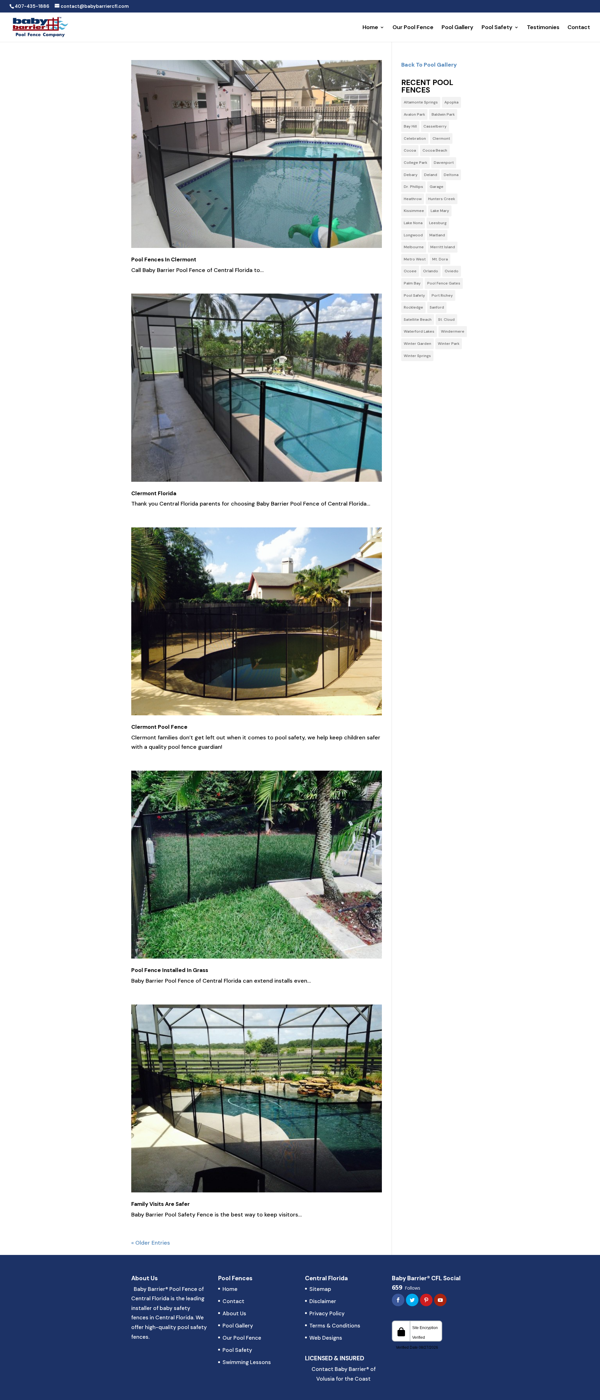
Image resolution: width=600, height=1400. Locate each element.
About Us (234, 1313)
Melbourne (414, 246)
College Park (415, 162)
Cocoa (410, 150)
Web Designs (325, 1337)
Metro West (415, 259)
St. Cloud (446, 319)
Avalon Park (414, 114)
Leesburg (438, 222)
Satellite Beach (418, 319)
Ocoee (410, 271)
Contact (579, 28)
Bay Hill (410, 126)
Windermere (452, 331)
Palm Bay (412, 283)
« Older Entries (150, 1242)
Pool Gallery (457, 28)
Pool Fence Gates (443, 283)
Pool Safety (497, 28)
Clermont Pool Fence (159, 726)
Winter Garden (417, 343)
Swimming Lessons (246, 1362)
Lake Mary (440, 210)
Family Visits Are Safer (160, 1204)
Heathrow (413, 198)
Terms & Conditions (334, 1325)
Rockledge (413, 307)
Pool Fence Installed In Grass (169, 970)
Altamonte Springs (421, 102)
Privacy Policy (327, 1313)
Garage (436, 186)
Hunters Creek (441, 198)
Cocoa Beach (434, 150)
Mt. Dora (440, 259)
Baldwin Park (443, 114)
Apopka (451, 102)
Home (370, 28)
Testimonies (543, 28)
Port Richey (442, 295)
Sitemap (320, 1289)
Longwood (413, 235)
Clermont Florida (153, 493)
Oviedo (451, 271)
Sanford (437, 307)
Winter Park (448, 343)
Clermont (441, 138)
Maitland (437, 235)
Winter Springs (417, 355)
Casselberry (435, 126)
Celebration (415, 138)
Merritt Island (442, 246)
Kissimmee (414, 210)
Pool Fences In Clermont (163, 259)
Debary (411, 174)
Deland (430, 174)
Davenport (444, 162)
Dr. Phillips (413, 186)
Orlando (430, 271)
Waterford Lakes (419, 331)
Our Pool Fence (412, 28)
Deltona (451, 174)
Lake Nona (413, 222)
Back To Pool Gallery (429, 64)
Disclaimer (322, 1301)
